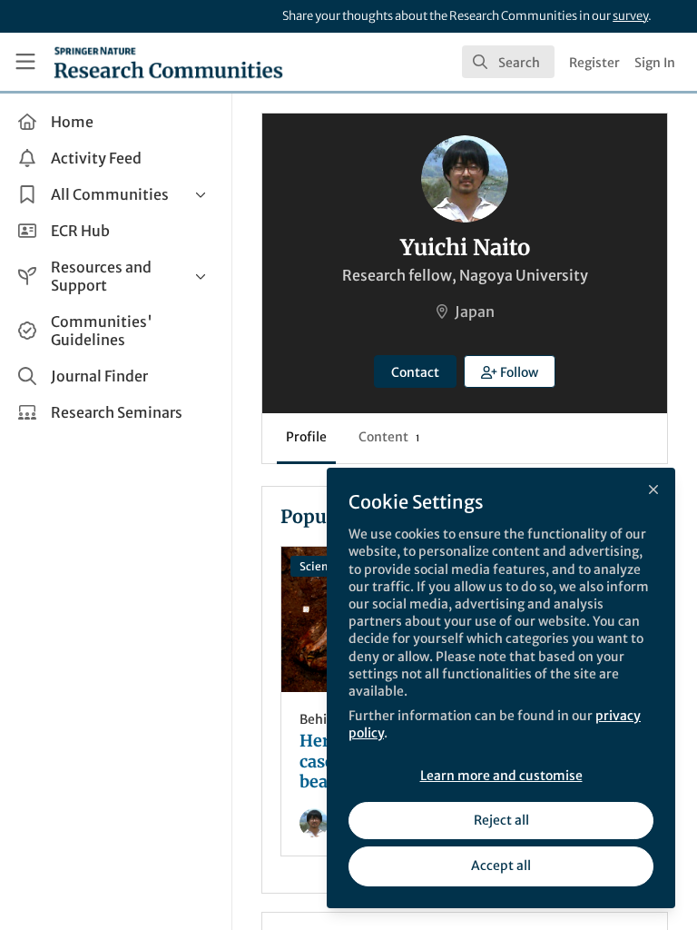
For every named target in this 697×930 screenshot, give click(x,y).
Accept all (501, 865)
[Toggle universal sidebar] (25, 61)
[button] (510, 371)
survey (630, 16)
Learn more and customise (501, 775)
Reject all (501, 820)
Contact (415, 372)
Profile (306, 437)
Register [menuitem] (594, 62)
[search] (508, 61)
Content (388, 437)
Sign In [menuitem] (654, 62)
